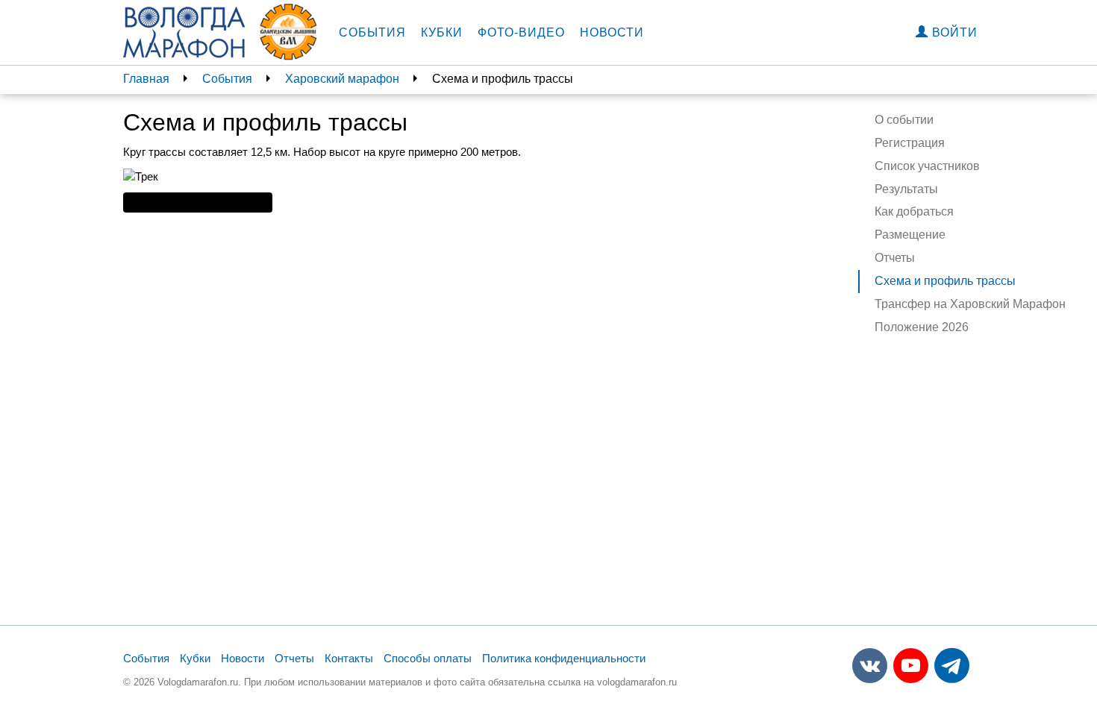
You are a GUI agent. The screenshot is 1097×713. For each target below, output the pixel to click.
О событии (904, 119)
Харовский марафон (342, 78)
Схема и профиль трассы (945, 280)
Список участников (927, 166)
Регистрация (910, 142)
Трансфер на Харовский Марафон (970, 304)
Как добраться (914, 211)
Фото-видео (521, 32)
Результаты (906, 189)
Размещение (910, 234)
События (372, 32)
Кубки (442, 32)
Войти (953, 32)
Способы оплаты (428, 658)
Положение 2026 (922, 327)
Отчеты (895, 257)
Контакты (349, 658)
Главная (146, 78)
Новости (612, 32)
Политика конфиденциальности (564, 658)
